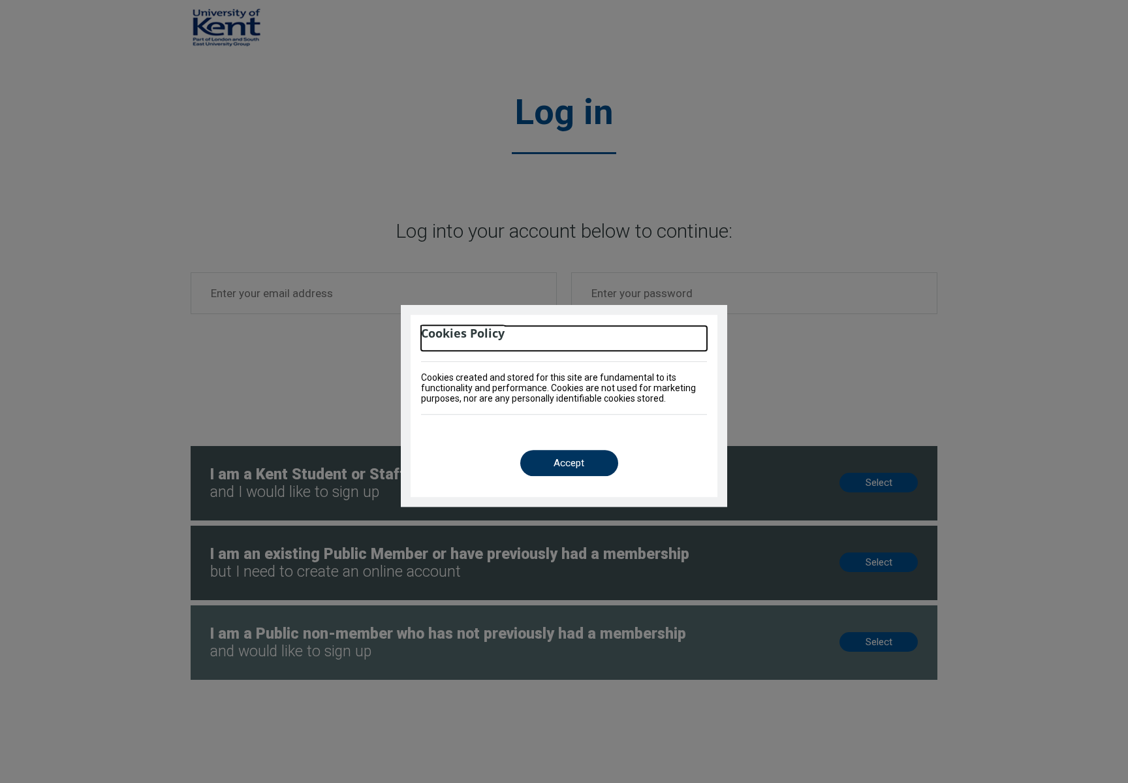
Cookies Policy (463, 333)
